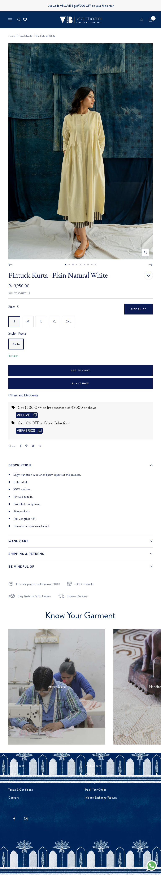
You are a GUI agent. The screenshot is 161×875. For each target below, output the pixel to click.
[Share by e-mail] (40, 446)
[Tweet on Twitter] (33, 446)
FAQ (11, 781)
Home (11, 36)
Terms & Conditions (20, 789)
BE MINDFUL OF (21, 566)
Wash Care (18, 541)
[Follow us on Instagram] (25, 818)
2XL (68, 321)
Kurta (16, 343)
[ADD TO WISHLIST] (148, 275)
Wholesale (91, 773)
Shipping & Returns (26, 553)
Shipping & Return (96, 781)
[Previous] (10, 264)
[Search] (19, 20)
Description (19, 465)
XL (54, 321)
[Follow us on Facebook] (14, 818)
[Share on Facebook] (21, 446)
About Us (14, 773)
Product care (93, 765)
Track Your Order (95, 789)
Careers (13, 797)
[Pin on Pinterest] (26, 446)
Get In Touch (16, 765)
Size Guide (138, 309)
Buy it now (80, 383)
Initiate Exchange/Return (101, 797)
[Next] (151, 264)
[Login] (141, 20)
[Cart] (150, 20)
